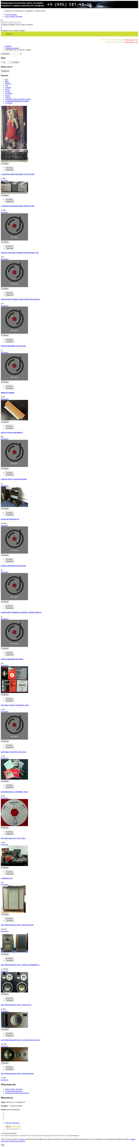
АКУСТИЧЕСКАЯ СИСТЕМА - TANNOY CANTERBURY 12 (20, 965)
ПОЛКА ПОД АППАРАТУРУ (10, 519)
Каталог (9, 34)
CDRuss (8, 87)
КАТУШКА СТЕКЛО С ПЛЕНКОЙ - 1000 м (15, 705)
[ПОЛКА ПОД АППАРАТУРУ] (14, 506)
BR (6, 80)
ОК (3, 1145)
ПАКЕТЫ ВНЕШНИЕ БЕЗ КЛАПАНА (13, 346)
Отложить (9, 167)
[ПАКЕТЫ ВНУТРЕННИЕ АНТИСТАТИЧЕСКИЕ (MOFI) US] (14, 286)
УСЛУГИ (8, 103)
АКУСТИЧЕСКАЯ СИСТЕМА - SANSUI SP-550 (16, 1005)
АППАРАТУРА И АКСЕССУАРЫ (18, 99)
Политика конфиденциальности (17, 1093)
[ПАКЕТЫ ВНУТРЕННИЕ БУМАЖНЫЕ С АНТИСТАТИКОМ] (14, 600)
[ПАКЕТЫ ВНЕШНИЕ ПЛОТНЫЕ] (14, 646)
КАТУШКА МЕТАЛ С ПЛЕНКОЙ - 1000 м (14, 792)
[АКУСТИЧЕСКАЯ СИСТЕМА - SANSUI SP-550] (14, 992)
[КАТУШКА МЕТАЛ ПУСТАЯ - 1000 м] (14, 825)
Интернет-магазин (12, 48)
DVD (7, 89)
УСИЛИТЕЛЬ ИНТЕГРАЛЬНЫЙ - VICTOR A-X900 (17, 174)
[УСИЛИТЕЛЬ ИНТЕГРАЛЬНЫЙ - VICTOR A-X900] (14, 161)
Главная (8, 46)
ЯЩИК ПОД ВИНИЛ (7, 392)
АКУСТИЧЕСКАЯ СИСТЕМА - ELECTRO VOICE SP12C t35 (20, 1040)
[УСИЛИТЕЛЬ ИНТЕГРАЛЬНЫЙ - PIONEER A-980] (14, 193)
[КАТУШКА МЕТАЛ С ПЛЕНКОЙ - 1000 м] (14, 779)
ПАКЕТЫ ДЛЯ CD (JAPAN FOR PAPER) (14, 479)
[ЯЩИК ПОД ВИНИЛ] (14, 380)
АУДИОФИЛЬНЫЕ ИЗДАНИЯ (17, 101)
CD (6, 85)
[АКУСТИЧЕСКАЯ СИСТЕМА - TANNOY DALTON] (13, 912)
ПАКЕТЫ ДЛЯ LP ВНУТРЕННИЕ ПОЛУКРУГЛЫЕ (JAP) (20, 253)
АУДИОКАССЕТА (6, 878)
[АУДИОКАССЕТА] (14, 865)
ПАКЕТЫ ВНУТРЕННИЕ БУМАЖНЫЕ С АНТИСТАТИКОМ (21, 612)
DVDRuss (8, 93)
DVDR (7, 91)
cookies (21, 1139)
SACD (7, 95)
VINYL (8, 97)
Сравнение (9, 170)
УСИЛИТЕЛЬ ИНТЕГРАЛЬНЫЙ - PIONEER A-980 (17, 206)
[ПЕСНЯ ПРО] (2, 20)
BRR (7, 81)
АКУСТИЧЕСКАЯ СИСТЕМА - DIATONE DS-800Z (17, 1073)
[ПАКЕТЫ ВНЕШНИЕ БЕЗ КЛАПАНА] (14, 333)
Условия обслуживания (13, 1091)
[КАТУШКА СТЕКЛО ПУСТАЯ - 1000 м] (14, 739)
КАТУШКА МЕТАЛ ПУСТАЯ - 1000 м (13, 838)
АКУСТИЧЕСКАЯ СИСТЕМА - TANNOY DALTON (17, 925)
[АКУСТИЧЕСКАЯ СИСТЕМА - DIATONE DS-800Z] (14, 1061)
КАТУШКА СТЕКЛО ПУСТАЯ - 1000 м (13, 752)
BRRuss (8, 83)
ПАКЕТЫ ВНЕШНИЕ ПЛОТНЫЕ (12, 659)
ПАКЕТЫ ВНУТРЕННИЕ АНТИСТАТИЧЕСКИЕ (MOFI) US (20, 299)
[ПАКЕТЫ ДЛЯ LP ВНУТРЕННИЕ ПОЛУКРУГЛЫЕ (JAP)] (14, 240)
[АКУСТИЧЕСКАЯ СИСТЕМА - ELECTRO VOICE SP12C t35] (14, 1027)
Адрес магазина (11, 14)
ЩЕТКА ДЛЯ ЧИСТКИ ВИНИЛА (12, 432)
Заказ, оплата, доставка (13, 16)
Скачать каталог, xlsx (131, 40)
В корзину (5, 163)
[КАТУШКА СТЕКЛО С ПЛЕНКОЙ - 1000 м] (14, 692)
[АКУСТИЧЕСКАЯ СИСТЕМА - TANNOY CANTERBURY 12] (14, 952)
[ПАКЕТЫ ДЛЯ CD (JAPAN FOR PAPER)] (14, 466)
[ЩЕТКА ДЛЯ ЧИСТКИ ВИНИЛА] (14, 420)
